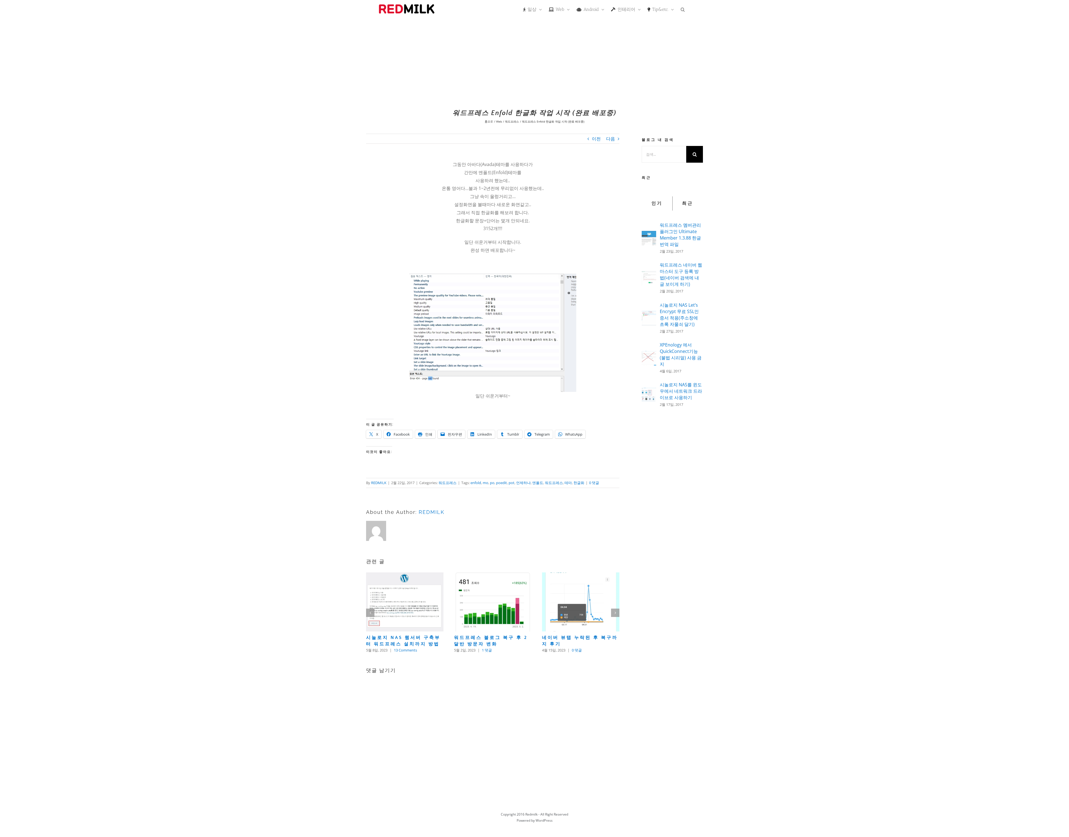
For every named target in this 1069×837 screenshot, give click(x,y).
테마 (568, 482)
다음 (610, 139)
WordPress (544, 820)
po (492, 482)
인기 (657, 203)
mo (485, 482)
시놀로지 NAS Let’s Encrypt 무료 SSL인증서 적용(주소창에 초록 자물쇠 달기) (679, 314)
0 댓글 (594, 482)
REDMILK (378, 482)
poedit (501, 482)
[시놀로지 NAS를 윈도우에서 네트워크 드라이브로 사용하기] (649, 392)
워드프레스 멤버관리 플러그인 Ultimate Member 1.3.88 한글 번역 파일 (680, 234)
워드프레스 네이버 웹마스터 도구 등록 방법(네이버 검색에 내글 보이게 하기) (681, 274)
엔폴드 (537, 482)
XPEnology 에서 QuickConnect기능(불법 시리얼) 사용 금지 (681, 354)
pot (511, 482)
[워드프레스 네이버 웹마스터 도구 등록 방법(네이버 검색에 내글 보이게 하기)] (649, 275)
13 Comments (405, 650)
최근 (687, 203)
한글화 (578, 482)
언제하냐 (523, 482)
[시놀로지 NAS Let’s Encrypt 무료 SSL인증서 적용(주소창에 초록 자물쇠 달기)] (649, 315)
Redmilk (531, 814)
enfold (475, 482)
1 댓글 (487, 650)
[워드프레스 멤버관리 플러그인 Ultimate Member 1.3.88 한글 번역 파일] (649, 235)
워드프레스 (447, 482)
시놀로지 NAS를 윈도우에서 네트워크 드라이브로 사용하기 (681, 391)
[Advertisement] (534, 60)
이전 (596, 139)
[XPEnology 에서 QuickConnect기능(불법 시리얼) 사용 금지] (649, 355)
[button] (683, 9)
